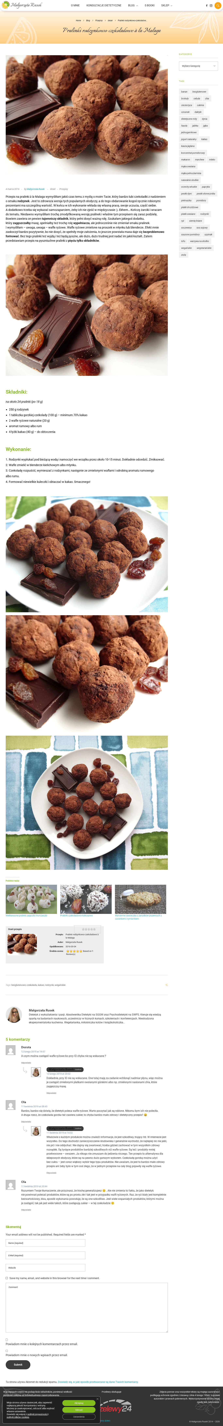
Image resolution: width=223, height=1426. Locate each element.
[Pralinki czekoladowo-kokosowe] (86, 899)
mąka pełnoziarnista (191, 173)
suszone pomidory (190, 234)
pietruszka (186, 200)
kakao (41, 985)
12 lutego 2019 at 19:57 (33, 1051)
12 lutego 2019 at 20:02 (59, 1073)
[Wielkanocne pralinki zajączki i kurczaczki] (31, 899)
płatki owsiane (188, 214)
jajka (205, 125)
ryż (182, 221)
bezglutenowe (18, 985)
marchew (199, 159)
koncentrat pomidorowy (193, 153)
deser (110, 20)
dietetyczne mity (189, 119)
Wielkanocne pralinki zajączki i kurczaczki (26, 915)
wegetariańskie (204, 248)
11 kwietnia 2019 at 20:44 (34, 1186)
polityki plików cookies (18, 1417)
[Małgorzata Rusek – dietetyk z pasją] (22, 5)
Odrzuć (79, 1410)
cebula (197, 98)
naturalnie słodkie (190, 180)
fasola (184, 125)
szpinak (208, 234)
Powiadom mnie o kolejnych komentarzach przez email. (42, 1344)
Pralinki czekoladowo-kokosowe (76, 915)
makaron (185, 159)
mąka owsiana (188, 166)
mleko (212, 159)
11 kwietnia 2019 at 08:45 (34, 1106)
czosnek (185, 112)
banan (184, 91)
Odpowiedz (26, 1063)
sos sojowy (202, 227)
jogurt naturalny (188, 139)
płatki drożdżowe (189, 207)
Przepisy (99, 20)
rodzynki (49, 985)
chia (207, 98)
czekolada (32, 985)
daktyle (198, 112)
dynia (204, 119)
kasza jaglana (187, 146)
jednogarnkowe (189, 132)
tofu (183, 241)
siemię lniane (195, 221)
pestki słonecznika (206, 193)
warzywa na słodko (199, 241)
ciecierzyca (186, 105)
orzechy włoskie (189, 186)
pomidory (201, 200)
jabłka (195, 125)
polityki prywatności (37, 1414)
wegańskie (60, 985)
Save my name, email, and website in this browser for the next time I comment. (54, 1278)
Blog (88, 20)
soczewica (186, 227)
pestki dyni (186, 193)
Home (78, 20)
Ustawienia (79, 1416)
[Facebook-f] (206, 5)
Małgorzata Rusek (36, 189)
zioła (183, 255)
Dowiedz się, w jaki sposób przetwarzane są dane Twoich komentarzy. (98, 1381)
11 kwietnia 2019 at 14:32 (60, 1132)
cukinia (200, 105)
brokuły (185, 98)
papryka (206, 186)
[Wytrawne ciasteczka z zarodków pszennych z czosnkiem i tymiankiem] (140, 899)
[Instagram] (211, 5)
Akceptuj (78, 1403)
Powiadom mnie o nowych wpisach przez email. (37, 1355)
